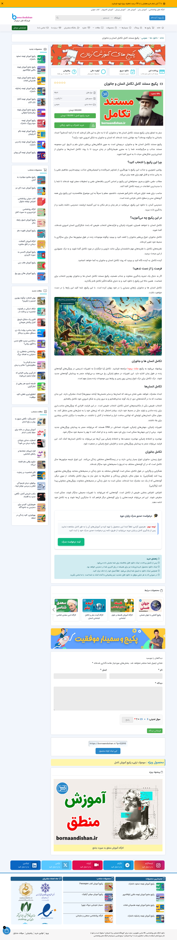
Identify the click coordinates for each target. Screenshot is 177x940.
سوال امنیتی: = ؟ (147, 719)
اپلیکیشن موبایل (19, 27)
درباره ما (54, 27)
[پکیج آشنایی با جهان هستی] (150, 605)
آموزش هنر (131, 9)
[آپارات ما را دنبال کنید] (96, 865)
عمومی (144, 38)
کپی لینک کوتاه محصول (108, 751)
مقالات (97, 27)
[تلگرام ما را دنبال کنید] (127, 865)
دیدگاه (158, 683)
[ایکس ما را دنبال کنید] (65, 865)
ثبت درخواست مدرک (71, 542)
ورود (47, 933)
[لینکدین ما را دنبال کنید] (34, 865)
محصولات (110, 27)
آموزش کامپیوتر (107, 9)
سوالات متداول (18, 933)
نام (160, 670)
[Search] (58, 18)
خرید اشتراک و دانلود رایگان (72, 125)
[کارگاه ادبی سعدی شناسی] (66, 605)
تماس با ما (41, 27)
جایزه (84, 27)
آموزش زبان (142, 9)
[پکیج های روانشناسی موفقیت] (108, 638)
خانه (158, 27)
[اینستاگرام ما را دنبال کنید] (158, 865)
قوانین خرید (39, 933)
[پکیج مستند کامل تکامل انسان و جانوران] (131, 108)
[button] (2, 3)
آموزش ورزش (120, 9)
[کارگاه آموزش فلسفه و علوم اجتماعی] (122, 605)
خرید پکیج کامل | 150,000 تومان (75, 115)
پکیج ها (148, 27)
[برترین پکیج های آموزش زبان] (108, 55)
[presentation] (53, 609)
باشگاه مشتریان (70, 27)
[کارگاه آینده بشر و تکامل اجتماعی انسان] (94, 605)
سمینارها (125, 27)
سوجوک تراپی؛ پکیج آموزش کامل (129, 762)
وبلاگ (136, 27)
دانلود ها (154, 38)
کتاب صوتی (95, 9)
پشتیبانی (29, 933)
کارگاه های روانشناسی (157, 9)
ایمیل (103, 670)
